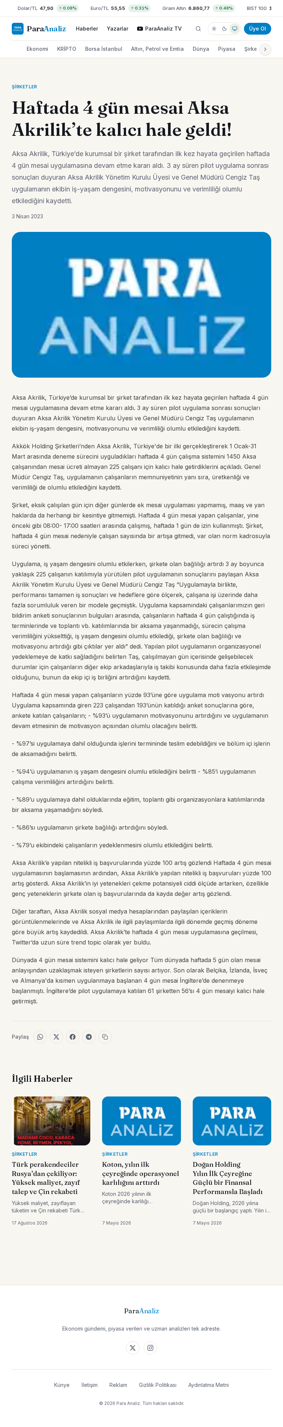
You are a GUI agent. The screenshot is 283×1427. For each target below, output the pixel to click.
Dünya (201, 49)
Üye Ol (257, 28)
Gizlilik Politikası (158, 1385)
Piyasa (226, 49)
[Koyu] (224, 29)
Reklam (118, 1385)
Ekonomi (37, 49)
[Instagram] (150, 1347)
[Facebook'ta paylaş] (72, 1036)
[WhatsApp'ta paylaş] (40, 1036)
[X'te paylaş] (56, 1036)
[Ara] (198, 28)
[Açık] (214, 29)
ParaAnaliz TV (163, 28)
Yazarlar (117, 28)
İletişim (89, 1385)
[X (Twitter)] (132, 1347)
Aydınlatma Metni (208, 1385)
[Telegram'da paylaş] (88, 1036)
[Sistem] (235, 29)
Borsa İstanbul (103, 49)
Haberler (87, 28)
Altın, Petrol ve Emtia (157, 49)
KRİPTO (66, 49)
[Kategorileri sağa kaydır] (265, 49)
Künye (62, 1385)
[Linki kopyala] (105, 1036)
